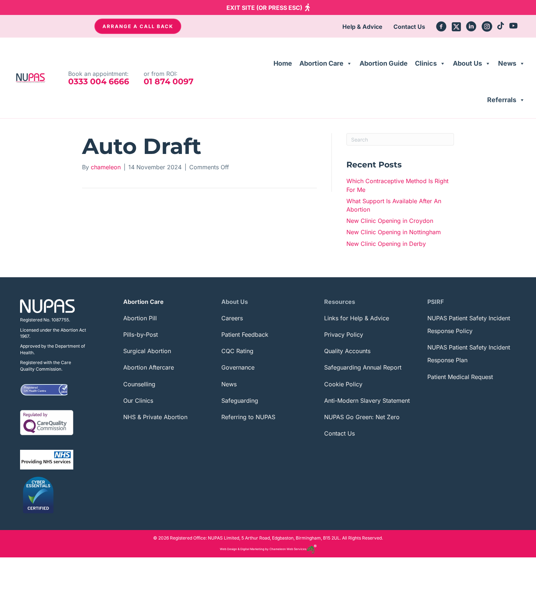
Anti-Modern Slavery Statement (367, 400)
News (507, 63)
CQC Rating (237, 351)
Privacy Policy (343, 334)
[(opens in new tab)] (46, 422)
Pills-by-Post (140, 334)
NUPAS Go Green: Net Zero (362, 417)
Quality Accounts (347, 351)
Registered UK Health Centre (35, 389)
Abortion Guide (384, 63)
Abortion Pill (140, 318)
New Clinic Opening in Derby (386, 243)
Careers (232, 318)
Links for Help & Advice (356, 318)
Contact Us (339, 433)
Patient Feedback (244, 334)
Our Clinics (138, 400)
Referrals (501, 100)
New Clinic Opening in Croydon (389, 220)
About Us (467, 63)
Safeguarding (239, 400)
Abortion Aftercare (148, 367)
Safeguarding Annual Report (362, 367)
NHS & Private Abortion (155, 417)
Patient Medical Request (460, 376)
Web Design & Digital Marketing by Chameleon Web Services (263, 549)
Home (282, 63)
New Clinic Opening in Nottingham (393, 232)
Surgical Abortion (147, 351)
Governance (238, 367)
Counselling (139, 384)
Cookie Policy (343, 384)
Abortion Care (321, 63)
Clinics (426, 63)
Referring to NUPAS (248, 417)
